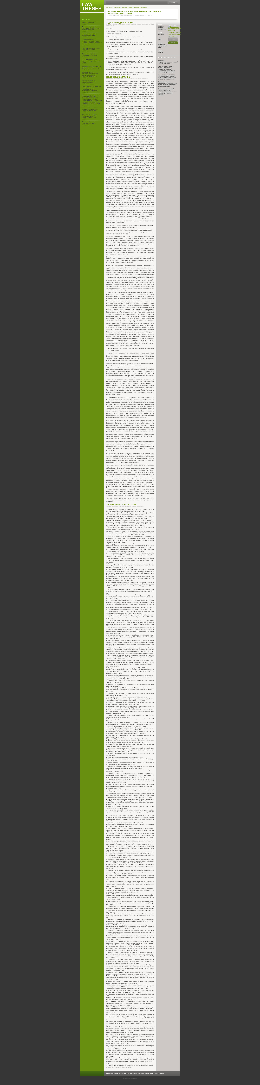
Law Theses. (92, 7)
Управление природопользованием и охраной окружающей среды (168, 62)
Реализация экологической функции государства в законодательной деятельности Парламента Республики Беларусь (167, 91)
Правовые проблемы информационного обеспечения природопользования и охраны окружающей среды (167, 84)
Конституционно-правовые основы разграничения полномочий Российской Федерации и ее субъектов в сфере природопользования (166, 69)
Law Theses (109, 7)
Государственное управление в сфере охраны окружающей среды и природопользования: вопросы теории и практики (167, 77)
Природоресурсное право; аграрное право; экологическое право (130, 7)
